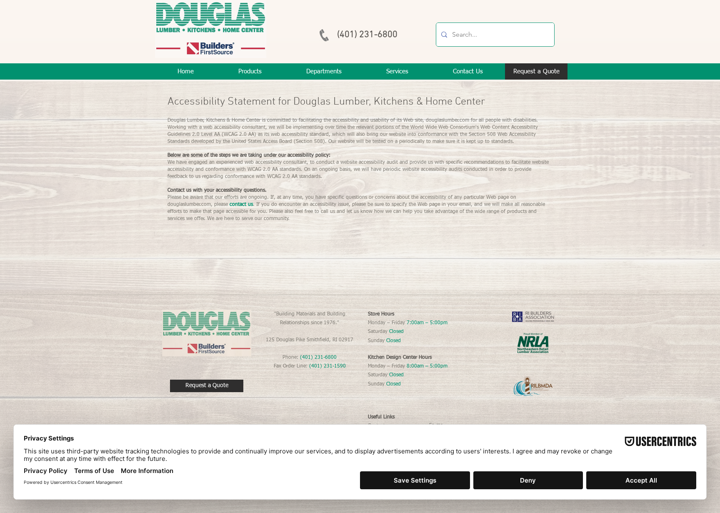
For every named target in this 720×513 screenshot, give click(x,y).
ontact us (242, 204)
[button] (397, 71)
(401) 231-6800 (367, 34)
